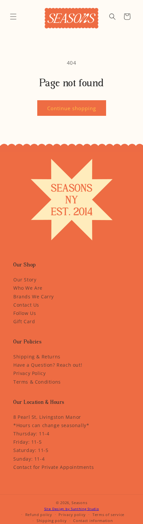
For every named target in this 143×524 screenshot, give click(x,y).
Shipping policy (52, 520)
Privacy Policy (29, 373)
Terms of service (108, 514)
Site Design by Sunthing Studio (71, 508)
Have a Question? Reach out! (47, 365)
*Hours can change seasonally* (51, 425)
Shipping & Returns (37, 356)
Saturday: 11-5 (30, 450)
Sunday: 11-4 (29, 459)
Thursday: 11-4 (31, 433)
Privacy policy (72, 514)
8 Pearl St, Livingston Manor (47, 417)
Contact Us (26, 305)
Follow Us (24, 313)
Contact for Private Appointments (53, 467)
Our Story (24, 279)
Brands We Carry (33, 296)
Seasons (79, 502)
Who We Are (28, 288)
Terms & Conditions (37, 382)
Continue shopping (71, 108)
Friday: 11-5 (27, 442)
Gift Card (24, 321)
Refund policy (38, 514)
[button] (13, 16)
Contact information (93, 520)
